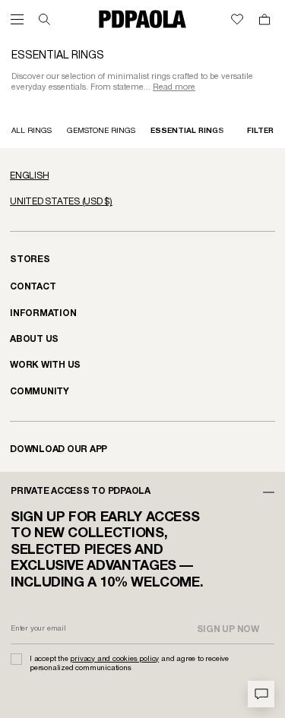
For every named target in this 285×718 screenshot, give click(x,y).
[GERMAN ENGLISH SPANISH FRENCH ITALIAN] (142, 176)
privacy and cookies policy (114, 659)
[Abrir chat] (261, 694)
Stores (30, 259)
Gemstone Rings (101, 131)
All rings (31, 131)
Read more (174, 87)
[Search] (44, 19)
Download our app (58, 449)
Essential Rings (187, 131)
